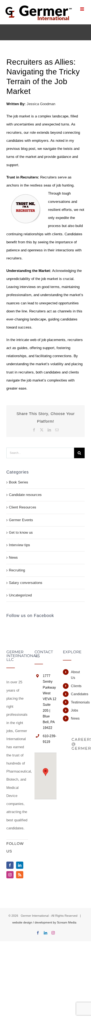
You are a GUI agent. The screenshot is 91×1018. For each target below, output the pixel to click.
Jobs (74, 710)
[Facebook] (10, 865)
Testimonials (78, 702)
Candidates (78, 694)
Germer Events (21, 520)
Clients (76, 686)
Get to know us (21, 533)
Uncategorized (20, 595)
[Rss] (19, 874)
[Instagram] (10, 874)
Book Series (18, 482)
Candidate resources (25, 495)
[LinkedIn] (19, 865)
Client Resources (22, 507)
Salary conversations (25, 583)
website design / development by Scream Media (44, 922)
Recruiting (17, 570)
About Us (75, 675)
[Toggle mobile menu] (82, 9)
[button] (45, 772)
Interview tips (19, 545)
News (13, 558)
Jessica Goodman (41, 104)
